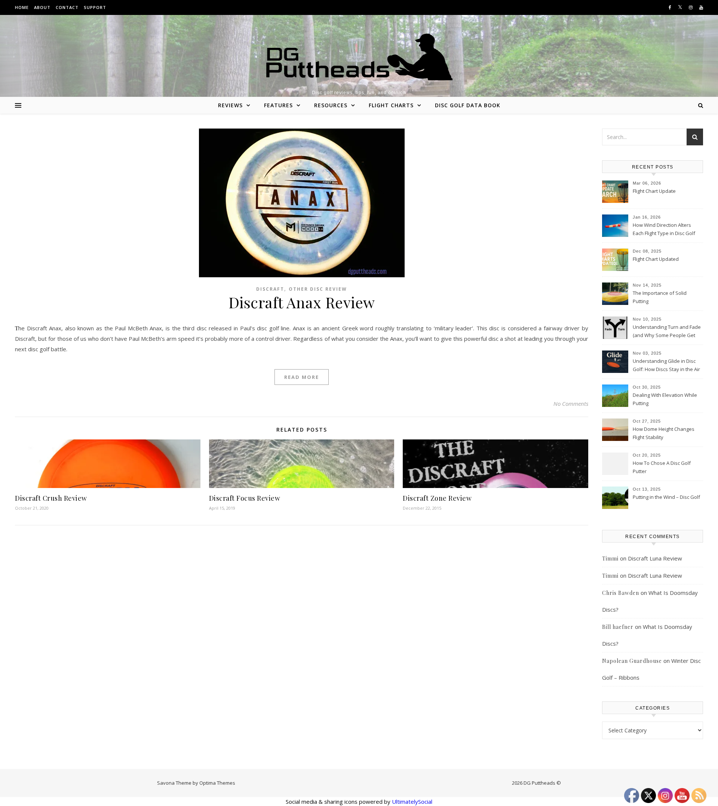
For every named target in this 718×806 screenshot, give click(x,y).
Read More (301, 377)
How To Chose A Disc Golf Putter (662, 467)
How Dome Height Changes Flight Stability (663, 433)
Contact (67, 7)
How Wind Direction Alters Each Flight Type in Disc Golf (664, 229)
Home (22, 7)
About (42, 7)
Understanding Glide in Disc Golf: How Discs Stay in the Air (666, 365)
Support (95, 7)
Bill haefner (617, 626)
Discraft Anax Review (301, 302)
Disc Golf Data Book (467, 105)
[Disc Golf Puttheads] (359, 57)
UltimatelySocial (412, 801)
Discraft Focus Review (244, 498)
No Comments (570, 403)
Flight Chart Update (654, 191)
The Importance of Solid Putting (660, 297)
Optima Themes (217, 782)
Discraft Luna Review (655, 558)
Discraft (270, 289)
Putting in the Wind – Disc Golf (666, 497)
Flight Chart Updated (656, 259)
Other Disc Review (318, 289)
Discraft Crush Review (51, 498)
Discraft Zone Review (437, 498)
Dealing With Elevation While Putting (665, 399)
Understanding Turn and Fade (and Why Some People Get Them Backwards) (667, 332)
